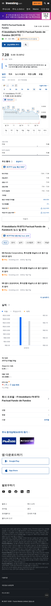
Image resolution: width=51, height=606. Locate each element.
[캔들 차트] (4, 85)
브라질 (46, 420)
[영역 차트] (7, 85)
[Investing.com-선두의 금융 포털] (14, 3)
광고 (29, 509)
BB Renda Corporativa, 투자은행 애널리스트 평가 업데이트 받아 (25, 254)
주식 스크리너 (18, 9)
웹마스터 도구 (7, 518)
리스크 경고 (5, 593)
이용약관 (5, 578)
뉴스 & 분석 (20, 74)
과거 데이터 (11, 80)
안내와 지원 (31, 513)
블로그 (4, 504)
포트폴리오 (6, 513)
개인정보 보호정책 (8, 585)
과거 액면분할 (22, 80)
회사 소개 (31, 504)
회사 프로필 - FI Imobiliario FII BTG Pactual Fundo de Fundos (20, 398)
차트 (10, 74)
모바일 (4, 509)
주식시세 (6, 9)
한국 (28, 9)
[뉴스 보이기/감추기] (16, 85)
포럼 (41, 74)
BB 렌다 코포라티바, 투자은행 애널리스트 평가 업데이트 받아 (25, 270)
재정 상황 (32, 74)
